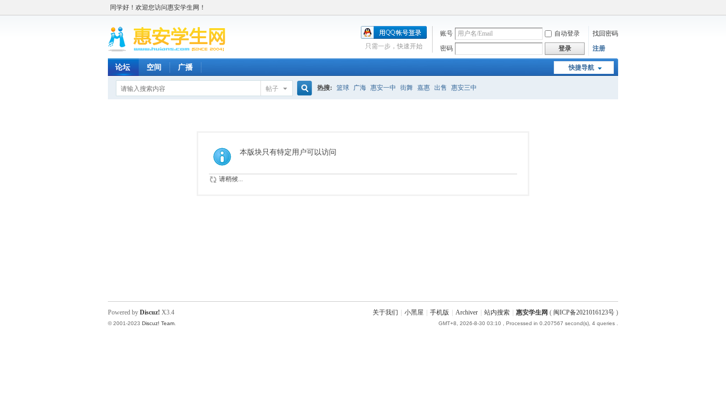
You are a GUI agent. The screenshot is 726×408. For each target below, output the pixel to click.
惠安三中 (464, 87)
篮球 (342, 87)
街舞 (406, 87)
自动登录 (567, 33)
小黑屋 (414, 312)
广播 (185, 67)
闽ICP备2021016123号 (583, 312)
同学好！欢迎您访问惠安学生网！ (158, 7)
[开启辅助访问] (615, 7)
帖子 (272, 88)
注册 (599, 48)
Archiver (466, 312)
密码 (446, 48)
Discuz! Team (158, 323)
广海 (359, 87)
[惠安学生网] (166, 52)
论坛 (122, 67)
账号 (446, 33)
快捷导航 (581, 67)
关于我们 (385, 312)
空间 (154, 67)
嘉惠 (423, 87)
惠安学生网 (532, 312)
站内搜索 (497, 312)
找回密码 (605, 33)
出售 (440, 87)
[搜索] (303, 88)
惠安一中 (383, 87)
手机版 (439, 312)
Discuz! (150, 312)
